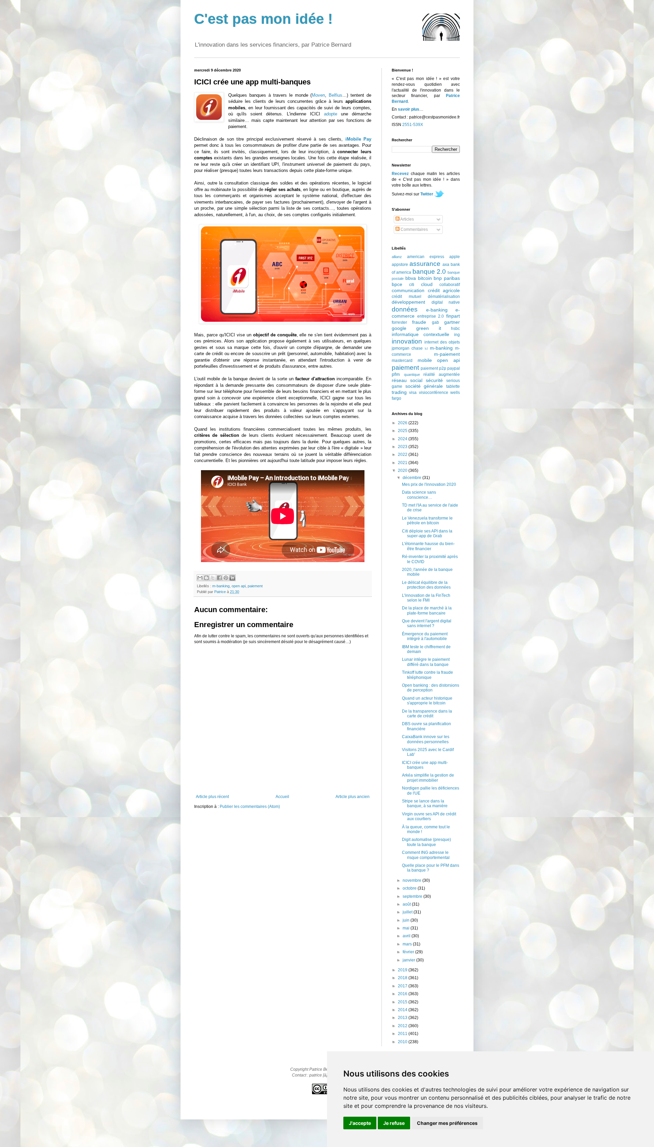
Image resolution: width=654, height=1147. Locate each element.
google (399, 328)
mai (406, 928)
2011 (403, 1033)
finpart (453, 316)
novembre (412, 880)
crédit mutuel (406, 296)
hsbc (455, 328)
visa (413, 392)
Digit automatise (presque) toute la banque (426, 842)
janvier (409, 960)
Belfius (335, 95)
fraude (419, 322)
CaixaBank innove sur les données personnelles (425, 739)
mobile (425, 360)
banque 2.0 (429, 271)
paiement (255, 586)
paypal (453, 368)
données (405, 309)
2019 (403, 970)
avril (407, 936)
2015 (403, 1002)
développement (408, 302)
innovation (407, 341)
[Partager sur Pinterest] (225, 577)
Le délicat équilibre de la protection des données (426, 585)
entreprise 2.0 (430, 316)
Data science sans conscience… (419, 494)
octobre (410, 888)
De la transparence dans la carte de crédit (427, 713)
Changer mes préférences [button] (447, 1123)
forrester (399, 322)
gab (435, 322)
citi (411, 284)
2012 (403, 1025)
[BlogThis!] (206, 577)
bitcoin (425, 278)
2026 (403, 422)
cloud (427, 284)
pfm (396, 374)
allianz (397, 257)
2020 (403, 470)
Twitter (426, 194)
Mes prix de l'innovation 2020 (429, 484)
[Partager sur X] (212, 577)
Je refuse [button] (394, 1123)
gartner (452, 322)
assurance (424, 263)
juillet (408, 912)
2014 (403, 1009)
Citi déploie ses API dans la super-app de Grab (427, 533)
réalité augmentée (441, 374)
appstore (400, 264)
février (409, 952)
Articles (407, 219)
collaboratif (449, 284)
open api (239, 586)
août (407, 904)
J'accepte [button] (360, 1123)
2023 (403, 446)
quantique (412, 374)
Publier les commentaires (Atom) (250, 806)
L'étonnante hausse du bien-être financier (428, 546)
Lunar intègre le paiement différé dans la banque (426, 662)
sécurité (434, 380)
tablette (453, 386)
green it (428, 328)
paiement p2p (433, 368)
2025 (403, 430)
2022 (403, 454)
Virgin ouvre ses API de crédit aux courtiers (429, 816)
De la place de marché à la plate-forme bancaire (427, 610)
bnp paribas (447, 278)
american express (425, 256)
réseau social (407, 380)
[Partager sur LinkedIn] (232, 577)
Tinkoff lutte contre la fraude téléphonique (427, 675)
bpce (397, 284)
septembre (413, 896)
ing (457, 334)
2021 (403, 462)
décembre (412, 477)
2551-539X (412, 124)
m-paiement (447, 354)
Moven (318, 95)
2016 (403, 993)
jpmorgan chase (407, 348)
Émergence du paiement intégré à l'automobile (425, 636)
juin (406, 920)
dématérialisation (444, 296)
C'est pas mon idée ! (263, 19)
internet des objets (442, 342)
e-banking (437, 310)
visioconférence (433, 392)
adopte (330, 113)
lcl (426, 348)
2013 (403, 1017)
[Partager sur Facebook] (219, 577)
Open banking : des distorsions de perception (430, 687)
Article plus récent (212, 796)
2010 (403, 1041)
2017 (403, 986)
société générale (424, 386)
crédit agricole (444, 290)
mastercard (402, 360)
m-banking (221, 586)
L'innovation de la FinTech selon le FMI (426, 598)
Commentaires (414, 229)
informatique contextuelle (420, 334)
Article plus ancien (353, 796)
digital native (446, 302)
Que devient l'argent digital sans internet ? (426, 623)
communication (408, 290)
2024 (403, 438)
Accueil (282, 796)
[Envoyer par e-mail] (200, 577)
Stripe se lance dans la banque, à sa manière (425, 803)
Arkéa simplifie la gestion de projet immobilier (428, 777)
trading (399, 392)
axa (445, 264)
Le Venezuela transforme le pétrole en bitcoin (427, 520)
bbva (410, 278)
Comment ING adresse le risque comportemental (426, 855)
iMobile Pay (358, 139)
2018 (403, 977)
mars (408, 944)
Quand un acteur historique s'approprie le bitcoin (427, 700)
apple (454, 256)
